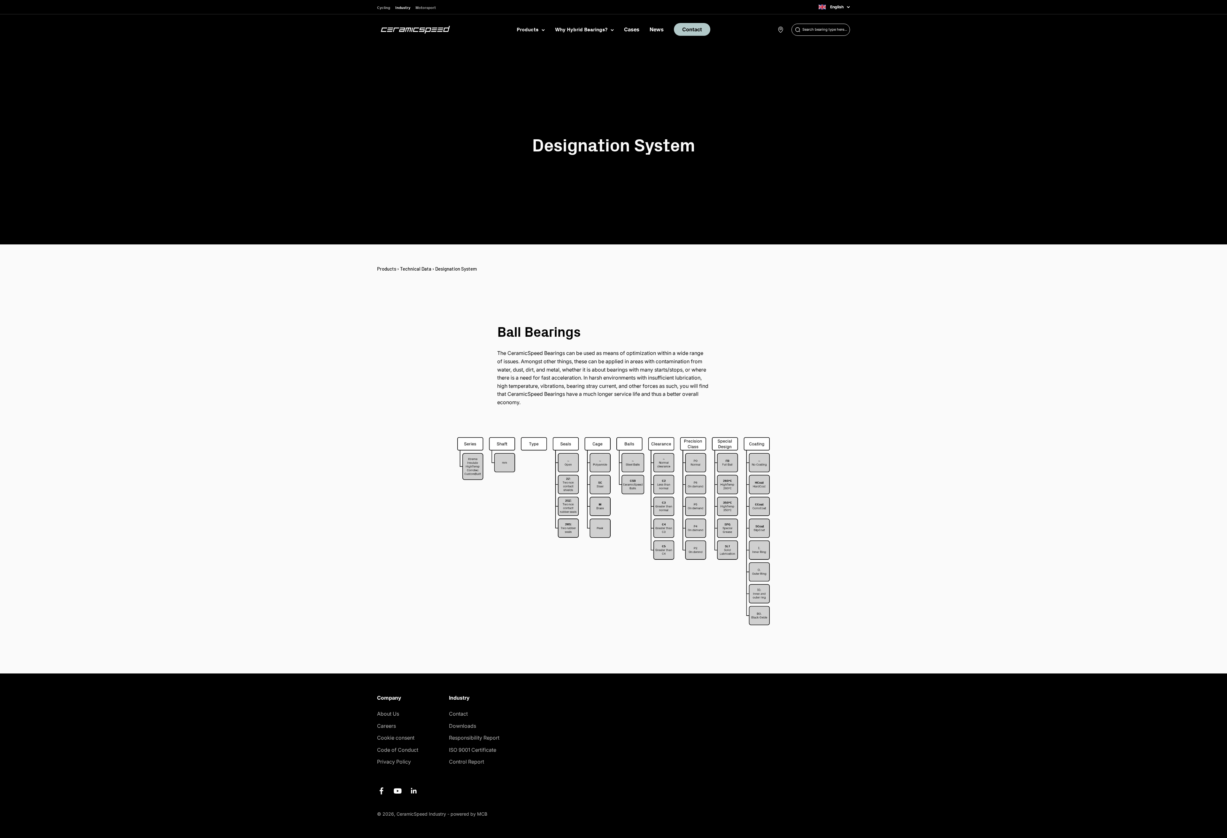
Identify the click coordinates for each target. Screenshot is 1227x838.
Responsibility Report (474, 737)
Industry (402, 7)
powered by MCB (469, 814)
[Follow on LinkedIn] (414, 791)
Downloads (462, 726)
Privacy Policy (394, 761)
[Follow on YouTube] (397, 791)
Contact (692, 29)
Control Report (466, 761)
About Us (388, 714)
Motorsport (425, 7)
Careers (386, 726)
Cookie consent (395, 737)
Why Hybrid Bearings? (581, 29)
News (657, 29)
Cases (631, 29)
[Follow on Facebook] (381, 791)
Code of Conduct (397, 750)
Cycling (383, 7)
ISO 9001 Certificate (472, 750)
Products (527, 29)
